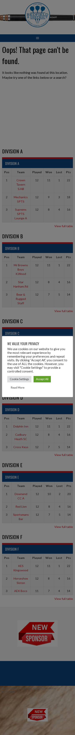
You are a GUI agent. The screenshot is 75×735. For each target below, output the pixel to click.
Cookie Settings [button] (19, 379)
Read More (17, 387)
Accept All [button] (42, 379)
